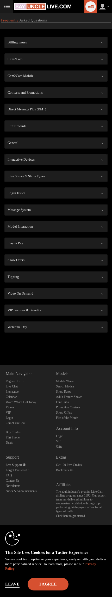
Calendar (11, 397)
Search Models (65, 386)
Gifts (59, 446)
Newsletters (13, 486)
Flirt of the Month (67, 418)
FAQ (9, 475)
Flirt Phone (13, 437)
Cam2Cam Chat (15, 423)
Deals (9, 442)
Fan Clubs (62, 402)
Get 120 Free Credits (69, 465)
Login (9, 418)
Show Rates (63, 391)
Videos (10, 407)
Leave (12, 584)
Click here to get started (70, 516)
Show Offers (64, 412)
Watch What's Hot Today (21, 402)
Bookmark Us (64, 470)
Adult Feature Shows (69, 397)
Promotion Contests (68, 407)
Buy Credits (13, 432)
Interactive (12, 391)
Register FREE (15, 381)
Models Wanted (65, 381)
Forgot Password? (17, 470)
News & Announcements (21, 491)
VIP (8, 412)
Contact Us (13, 480)
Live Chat (12, 386)
